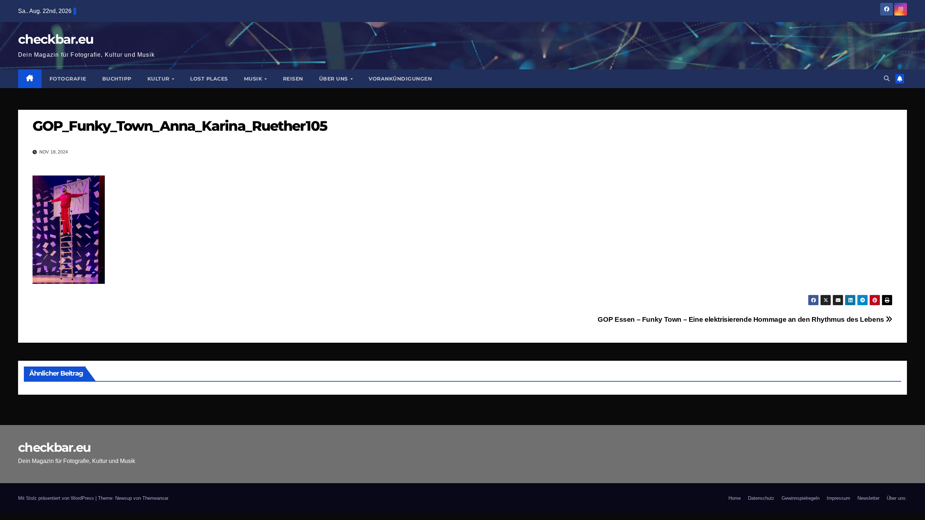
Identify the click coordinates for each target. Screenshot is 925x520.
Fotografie (68, 78)
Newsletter (868, 498)
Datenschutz (761, 498)
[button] (887, 78)
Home (734, 498)
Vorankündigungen (400, 78)
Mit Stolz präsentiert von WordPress (56, 498)
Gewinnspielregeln (800, 498)
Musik (254, 78)
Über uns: (897, 498)
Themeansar (155, 498)
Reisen (293, 78)
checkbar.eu (55, 39)
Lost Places (209, 78)
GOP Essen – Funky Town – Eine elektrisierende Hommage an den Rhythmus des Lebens (742, 319)
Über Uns (334, 78)
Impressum (838, 498)
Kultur (159, 78)
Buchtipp (117, 78)
